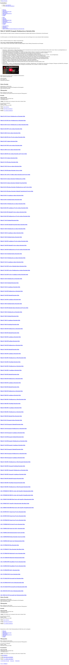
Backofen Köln (5, 27)
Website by (3, 663)
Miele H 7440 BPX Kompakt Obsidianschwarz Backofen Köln (13, 28)
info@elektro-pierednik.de (7, 108)
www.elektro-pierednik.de (8, 110)
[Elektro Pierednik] (3, 0)
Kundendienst (5, 12)
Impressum (12, 660)
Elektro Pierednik (6, 25)
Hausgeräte (4, 10)
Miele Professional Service (7, 13)
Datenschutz (17, 660)
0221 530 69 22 (6, 106)
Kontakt (4, 15)
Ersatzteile (4, 14)
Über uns (4, 9)
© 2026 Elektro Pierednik (4, 660)
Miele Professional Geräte (7, 11)
